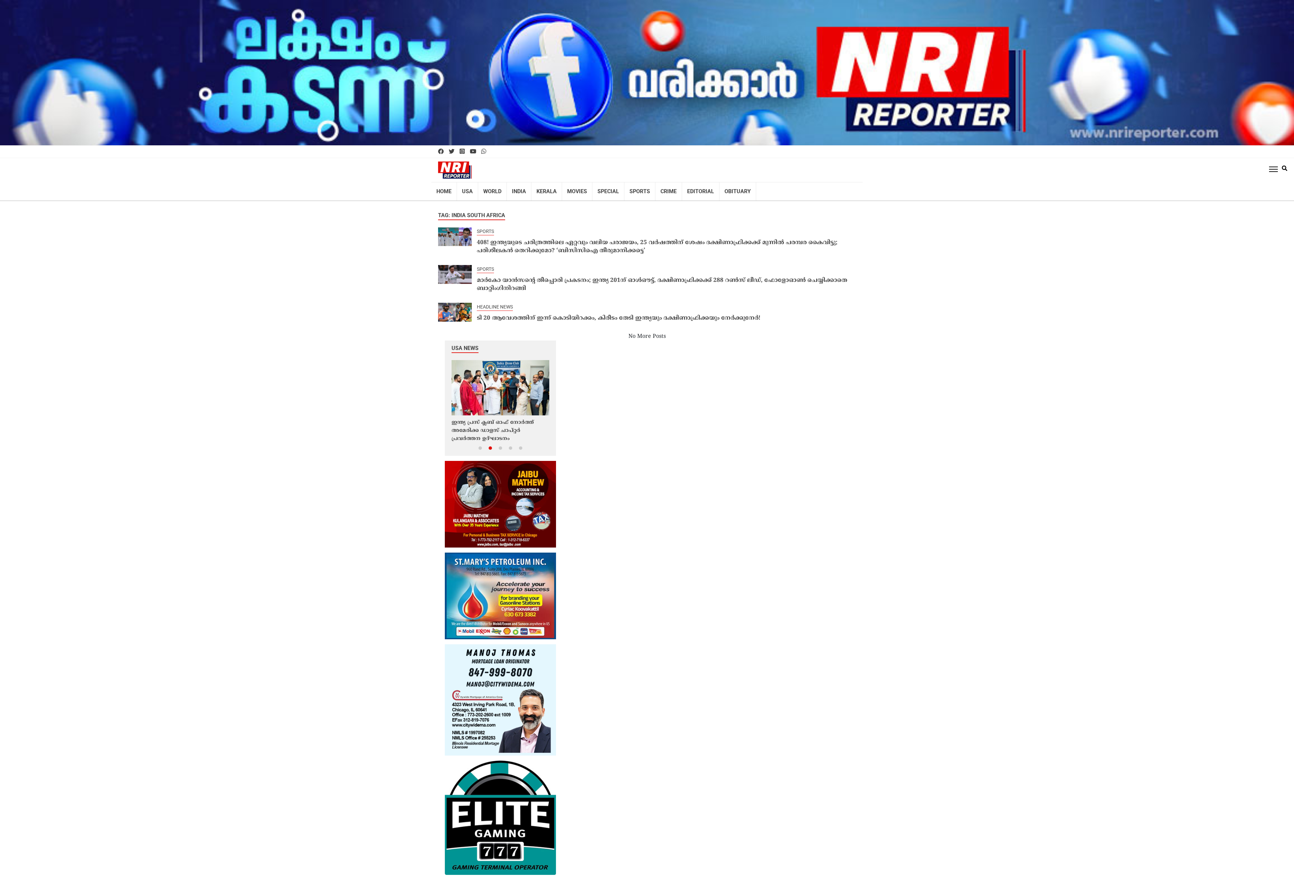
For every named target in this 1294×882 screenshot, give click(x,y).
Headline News (493, 294)
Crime (650, 189)
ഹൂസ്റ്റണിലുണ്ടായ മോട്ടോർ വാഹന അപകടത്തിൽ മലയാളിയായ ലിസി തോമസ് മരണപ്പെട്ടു (497, 418)
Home (443, 189)
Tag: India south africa (471, 211)
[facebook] (441, 151)
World (488, 189)
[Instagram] (462, 151)
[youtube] (473, 151)
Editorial (679, 189)
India (512, 189)
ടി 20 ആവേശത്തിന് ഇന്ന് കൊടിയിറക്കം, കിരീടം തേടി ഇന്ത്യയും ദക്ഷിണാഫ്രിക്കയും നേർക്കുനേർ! (602, 305)
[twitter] (452, 151)
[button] (480, 435)
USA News (465, 335)
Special (594, 189)
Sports (623, 189)
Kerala (538, 189)
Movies (566, 189)
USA (464, 189)
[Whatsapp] (483, 151)
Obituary (713, 189)
